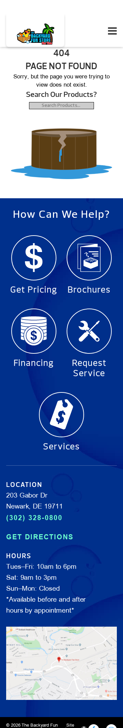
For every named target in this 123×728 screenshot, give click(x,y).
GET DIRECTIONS (39, 537)
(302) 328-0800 (34, 518)
